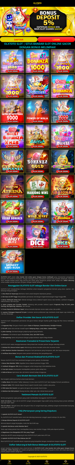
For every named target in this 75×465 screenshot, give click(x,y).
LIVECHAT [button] (66, 464)
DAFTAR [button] (18, 39)
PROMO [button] (47, 464)
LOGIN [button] (56, 39)
